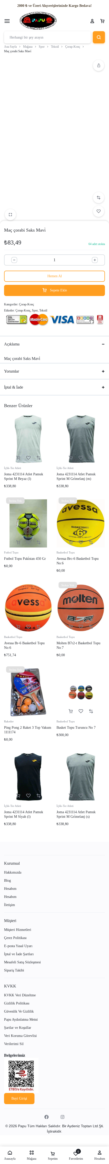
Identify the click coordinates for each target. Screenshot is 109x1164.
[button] (98, 65)
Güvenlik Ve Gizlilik (19, 1011)
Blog (7, 880)
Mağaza (27, 46)
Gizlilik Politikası (16, 1003)
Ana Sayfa (10, 46)
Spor (42, 46)
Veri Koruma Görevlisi (20, 1036)
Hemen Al (54, 276)
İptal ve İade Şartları (19, 954)
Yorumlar (11, 371)
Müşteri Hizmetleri (17, 930)
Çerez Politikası (15, 938)
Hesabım (10, 889)
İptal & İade (13, 387)
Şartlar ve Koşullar (17, 1028)
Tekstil (55, 46)
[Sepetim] (102, 21)
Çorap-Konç (72, 46)
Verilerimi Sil (14, 1044)
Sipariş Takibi (14, 970)
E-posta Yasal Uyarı (18, 946)
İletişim (9, 905)
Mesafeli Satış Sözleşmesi (22, 962)
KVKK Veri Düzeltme (20, 995)
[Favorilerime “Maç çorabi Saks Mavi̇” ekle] (98, 211)
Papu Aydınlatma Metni (21, 1019)
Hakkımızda (12, 872)
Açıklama (12, 344)
